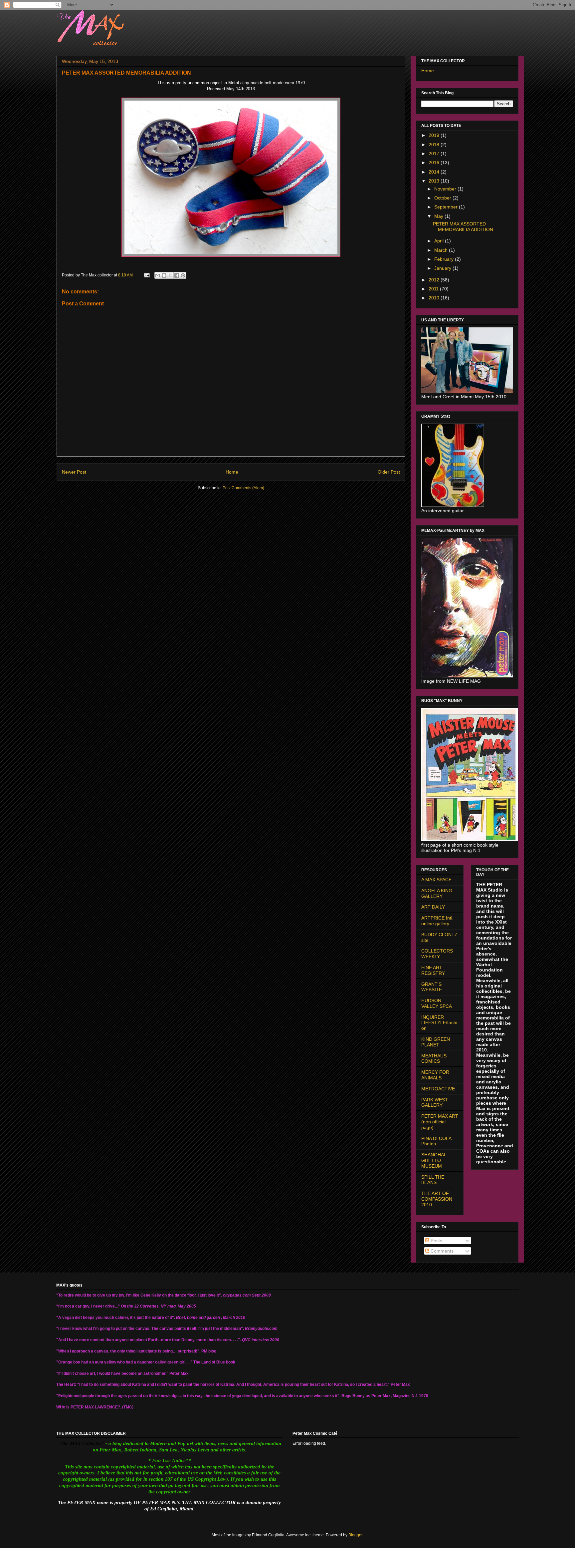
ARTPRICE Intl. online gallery (437, 920)
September (446, 206)
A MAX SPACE (436, 879)
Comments (441, 1251)
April (439, 240)
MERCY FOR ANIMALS (435, 1074)
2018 (435, 144)
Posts (435, 1240)
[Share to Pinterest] (183, 275)
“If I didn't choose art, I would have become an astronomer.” (112, 1373)
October (443, 197)
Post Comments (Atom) (243, 488)
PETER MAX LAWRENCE (94, 1407)
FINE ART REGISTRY (433, 970)
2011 (434, 288)
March (441, 250)
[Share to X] (170, 275)
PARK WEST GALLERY (434, 1102)
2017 (435, 153)
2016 (435, 162)
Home (232, 472)
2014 (435, 172)
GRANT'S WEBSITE (431, 986)
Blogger (355, 1535)
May (439, 216)
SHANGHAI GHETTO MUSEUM (433, 1160)
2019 (435, 135)
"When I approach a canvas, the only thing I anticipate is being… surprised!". (128, 1351)
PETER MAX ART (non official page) (439, 1121)
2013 (435, 181)
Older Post (389, 472)
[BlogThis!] (164, 275)
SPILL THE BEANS (432, 1179)
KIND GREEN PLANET (435, 1041)
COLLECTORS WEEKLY (437, 953)
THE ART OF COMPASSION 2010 (436, 1199)
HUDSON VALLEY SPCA (436, 1003)
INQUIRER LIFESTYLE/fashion (439, 1022)
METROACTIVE (438, 1088)
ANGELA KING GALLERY (436, 893)
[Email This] (157, 275)
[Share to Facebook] (176, 275)
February (444, 259)
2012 (435, 279)
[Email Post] (146, 275)
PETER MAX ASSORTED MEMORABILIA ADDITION (463, 226)
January (443, 268)
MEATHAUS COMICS (434, 1058)
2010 (435, 297)
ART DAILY (433, 907)
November (446, 189)
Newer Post (74, 472)
